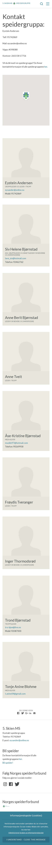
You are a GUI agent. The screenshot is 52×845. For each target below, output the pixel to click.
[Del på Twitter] (22, 713)
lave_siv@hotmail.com (15, 258)
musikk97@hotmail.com (16, 443)
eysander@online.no (14, 190)
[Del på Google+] (26, 713)
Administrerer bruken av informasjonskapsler (26, 833)
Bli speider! (8, 762)
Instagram (5, 784)
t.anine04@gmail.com (15, 693)
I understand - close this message (26, 839)
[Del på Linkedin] (30, 713)
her (45, 66)
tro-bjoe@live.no (13, 627)
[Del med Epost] (34, 713)
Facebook (11, 784)
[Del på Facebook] (18, 713)
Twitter (16, 784)
